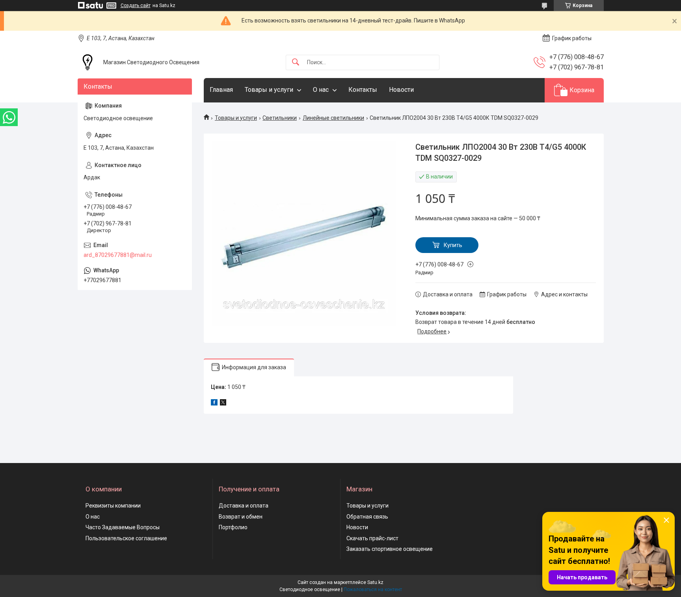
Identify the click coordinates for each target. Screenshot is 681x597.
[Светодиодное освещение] (87, 62)
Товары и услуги (269, 89)
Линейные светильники (333, 118)
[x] (223, 403)
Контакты (362, 89)
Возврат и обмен (240, 516)
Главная (221, 89)
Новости (401, 89)
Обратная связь (367, 516)
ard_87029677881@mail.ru (118, 255)
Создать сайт (136, 5)
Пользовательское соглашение (126, 538)
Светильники (279, 118)
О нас (321, 89)
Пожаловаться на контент (373, 589)
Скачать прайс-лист (372, 538)
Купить (453, 245)
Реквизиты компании (113, 505)
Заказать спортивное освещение (389, 549)
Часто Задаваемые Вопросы (123, 527)
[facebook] (214, 403)
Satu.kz (375, 582)
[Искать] (295, 62)
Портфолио (233, 527)
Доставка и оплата (243, 505)
